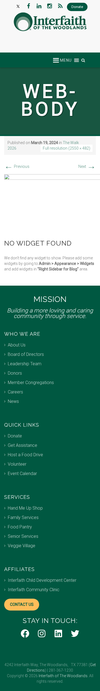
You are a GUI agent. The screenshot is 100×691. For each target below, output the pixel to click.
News (13, 401)
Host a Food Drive (25, 454)
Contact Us (22, 604)
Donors (15, 373)
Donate (15, 436)
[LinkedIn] (39, 6)
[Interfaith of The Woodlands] (50, 21)
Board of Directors (26, 354)
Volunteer (17, 464)
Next (87, 166)
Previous (16, 166)
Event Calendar (22, 473)
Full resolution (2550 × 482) (66, 148)
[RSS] (60, 6)
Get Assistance (22, 445)
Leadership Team (24, 363)
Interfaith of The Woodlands (63, 676)
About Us (17, 345)
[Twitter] (18, 6)
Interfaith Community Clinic (33, 589)
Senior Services (23, 536)
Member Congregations (31, 382)
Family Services (23, 517)
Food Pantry (20, 527)
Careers (15, 392)
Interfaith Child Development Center (42, 580)
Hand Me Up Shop (25, 508)
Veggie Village (21, 545)
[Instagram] (50, 6)
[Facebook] (28, 6)
